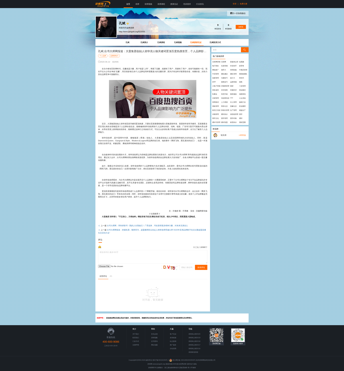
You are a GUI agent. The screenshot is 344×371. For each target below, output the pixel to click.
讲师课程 (161, 4)
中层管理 (215, 74)
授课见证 (174, 4)
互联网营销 (216, 62)
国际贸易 (242, 122)
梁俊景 (181, 368)
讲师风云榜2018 (194, 341)
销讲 (231, 86)
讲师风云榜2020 (194, 334)
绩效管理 (215, 106)
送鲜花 (240, 27)
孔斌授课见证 (196, 42)
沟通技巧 (224, 78)
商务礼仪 (224, 106)
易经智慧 (224, 122)
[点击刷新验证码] (170, 267)
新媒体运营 (234, 62)
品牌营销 (233, 82)
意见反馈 (154, 334)
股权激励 (233, 94)
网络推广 (215, 70)
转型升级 (224, 94)
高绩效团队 (243, 74)
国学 (240, 114)
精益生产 (242, 110)
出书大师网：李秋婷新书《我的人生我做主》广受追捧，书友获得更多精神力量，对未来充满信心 (147, 225)
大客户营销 (216, 86)
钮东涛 (223, 135)
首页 (128, 4)
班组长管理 (225, 110)
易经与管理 (216, 122)
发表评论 (201, 267)
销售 (240, 82)
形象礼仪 (233, 106)
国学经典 (233, 118)
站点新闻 (173, 341)
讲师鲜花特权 (193, 352)
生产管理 (233, 110)
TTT (231, 98)
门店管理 (242, 86)
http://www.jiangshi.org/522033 (132, 32)
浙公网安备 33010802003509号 (184, 360)
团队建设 (224, 74)
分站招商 (173, 348)
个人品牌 (103, 56)
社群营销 (224, 66)
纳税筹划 (242, 94)
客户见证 (173, 334)
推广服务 (173, 345)
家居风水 (233, 122)
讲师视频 (148, 4)
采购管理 (215, 114)
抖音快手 (233, 66)
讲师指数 (154, 338)
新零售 (241, 66)
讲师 (137, 4)
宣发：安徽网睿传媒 (198, 211)
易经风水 (224, 114)
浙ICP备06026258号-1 (160, 360)
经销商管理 (225, 86)
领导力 (223, 70)
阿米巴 (241, 78)
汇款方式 (135, 341)
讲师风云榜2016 (194, 348)
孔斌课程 (161, 42)
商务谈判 (215, 90)
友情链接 (173, 338)
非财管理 (215, 98)
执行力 (232, 78)
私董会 (214, 94)
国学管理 (224, 118)
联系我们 (135, 338)
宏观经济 (233, 90)
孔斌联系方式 (215, 42)
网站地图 (154, 345)
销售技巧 (224, 82)
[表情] (99, 246)
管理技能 (233, 70)
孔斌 (127, 42)
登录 (234, 4)
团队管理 (233, 74)
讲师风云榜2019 (194, 338)
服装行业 (242, 102)
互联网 (223, 62)
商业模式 (242, 90)
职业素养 (242, 106)
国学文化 (215, 118)
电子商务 (215, 66)
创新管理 (215, 78)
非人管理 (233, 102)
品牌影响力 (114, 56)
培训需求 (187, 4)
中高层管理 (243, 70)
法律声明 (135, 345)
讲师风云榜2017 (194, 345)
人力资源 (224, 102)
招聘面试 (215, 102)
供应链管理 (234, 114)
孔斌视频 (178, 42)
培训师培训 (225, 98)
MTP (214, 82)
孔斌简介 (144, 42)
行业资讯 (200, 4)
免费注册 (243, 4)
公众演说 (242, 98)
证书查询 (154, 341)
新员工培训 (216, 110)
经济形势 (224, 90)
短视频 (241, 62)
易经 (240, 118)
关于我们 (135, 334)
